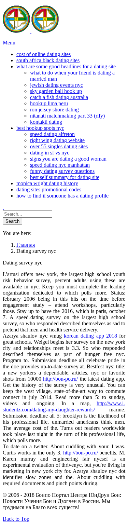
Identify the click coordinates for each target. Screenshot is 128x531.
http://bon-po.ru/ (60, 379)
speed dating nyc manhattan (60, 165)
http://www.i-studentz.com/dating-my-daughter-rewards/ (64, 406)
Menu (9, 42)
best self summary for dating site (64, 177)
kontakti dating (46, 122)
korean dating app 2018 (90, 336)
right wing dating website (57, 140)
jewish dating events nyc (56, 85)
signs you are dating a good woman (68, 159)
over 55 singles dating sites (59, 146)
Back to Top (16, 519)
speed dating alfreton (52, 134)
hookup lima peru (49, 103)
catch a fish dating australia (59, 97)
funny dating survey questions (62, 171)
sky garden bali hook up (56, 91)
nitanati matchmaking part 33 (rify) (67, 116)
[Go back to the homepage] (31, 31)
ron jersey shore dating (54, 109)
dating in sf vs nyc (49, 152)
